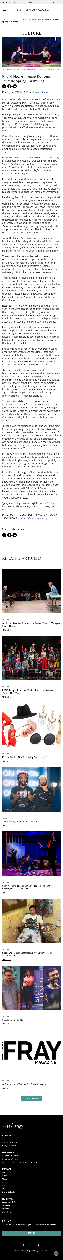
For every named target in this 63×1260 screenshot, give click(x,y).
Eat (3, 1172)
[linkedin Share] (14, 86)
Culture (20, 19)
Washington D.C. (9, 1202)
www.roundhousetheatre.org (32, 518)
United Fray (7, 1212)
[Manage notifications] (56, 1253)
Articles (12, 19)
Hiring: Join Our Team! (11, 1145)
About (4, 1139)
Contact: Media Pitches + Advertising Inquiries (20, 1162)
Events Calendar (9, 1192)
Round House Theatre (14, 99)
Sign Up (31, 1233)
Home (4, 19)
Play (4, 1189)
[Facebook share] (9, 86)
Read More (6, 630)
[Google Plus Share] (29, 1245)
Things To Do (8, 2)
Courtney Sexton (40, 92)
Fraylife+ (56, 2)
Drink (4, 1175)
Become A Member (10, 1155)
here (4, 509)
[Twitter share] (4, 86)
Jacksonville (7, 1205)
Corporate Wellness (10, 1159)
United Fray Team (9, 1142)
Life (3, 1185)
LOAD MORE (31, 1098)
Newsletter (33, 2)
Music (4, 818)
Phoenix (5, 1208)
